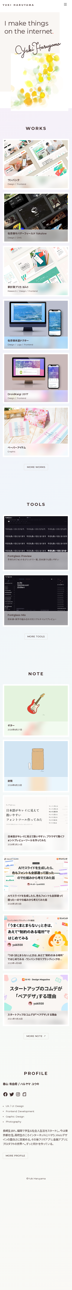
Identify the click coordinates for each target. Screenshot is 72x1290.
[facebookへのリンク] (5, 1094)
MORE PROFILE (15, 1155)
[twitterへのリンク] (11, 1094)
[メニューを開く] (65, 5)
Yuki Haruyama (18, 5)
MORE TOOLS (36, 636)
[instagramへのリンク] (18, 1094)
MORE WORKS (36, 467)
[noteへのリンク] (24, 1094)
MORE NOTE (34, 1036)
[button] (36, 164)
